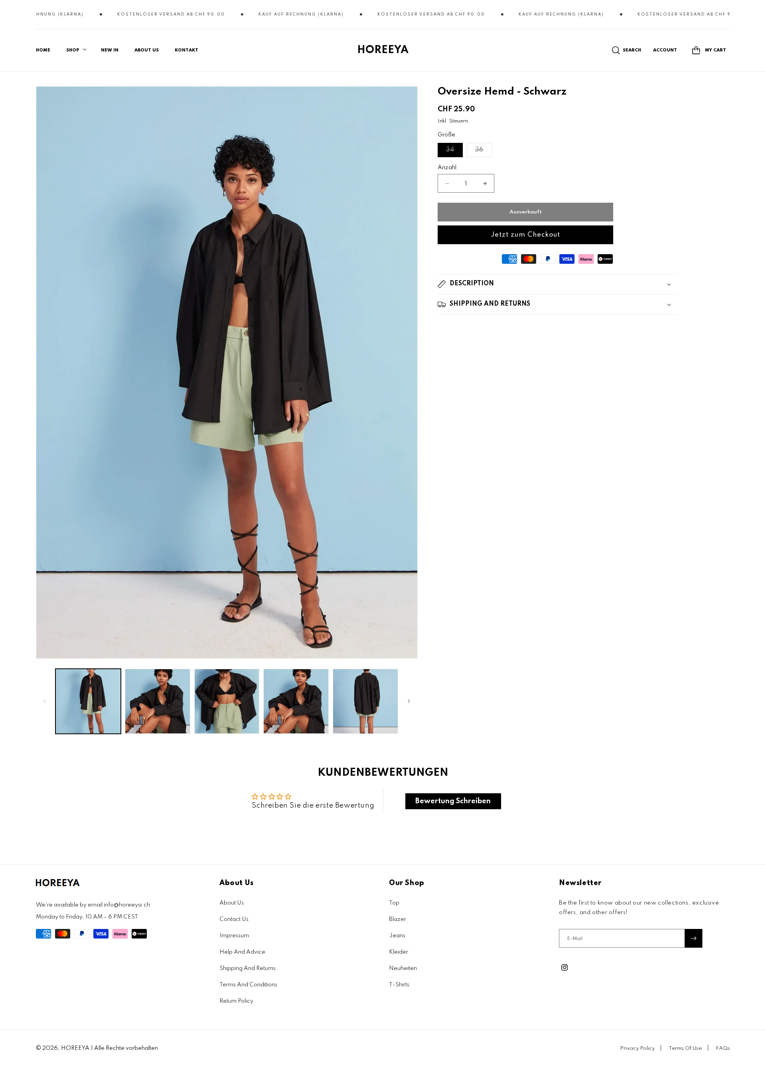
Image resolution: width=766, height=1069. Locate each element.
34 (454, 151)
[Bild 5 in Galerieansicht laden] (365, 701)
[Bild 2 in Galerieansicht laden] (157, 701)
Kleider (398, 952)
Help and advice (242, 952)
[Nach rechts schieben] (409, 701)
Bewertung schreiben (453, 801)
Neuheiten (403, 968)
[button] (75, 50)
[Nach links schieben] (44, 701)
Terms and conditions (248, 985)
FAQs (723, 1048)
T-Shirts (399, 985)
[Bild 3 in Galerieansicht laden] (227, 701)
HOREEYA (75, 1048)
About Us (231, 903)
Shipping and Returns (247, 968)
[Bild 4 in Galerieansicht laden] (296, 701)
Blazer (397, 919)
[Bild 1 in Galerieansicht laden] (88, 701)
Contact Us (234, 919)
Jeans (397, 936)
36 (483, 151)
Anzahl (447, 167)
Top (394, 903)
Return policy (236, 1001)
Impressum (234, 936)
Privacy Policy (637, 1048)
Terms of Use (685, 1048)
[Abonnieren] (693, 938)
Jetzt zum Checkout (525, 234)
